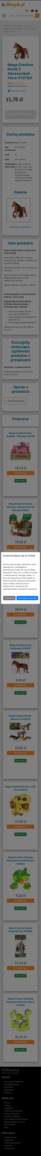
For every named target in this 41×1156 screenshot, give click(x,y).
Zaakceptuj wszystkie (27, 598)
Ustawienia (9, 598)
